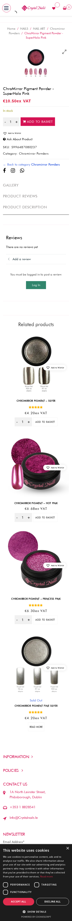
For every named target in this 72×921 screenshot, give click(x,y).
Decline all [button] (52, 901)
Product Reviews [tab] (20, 196)
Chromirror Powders (34, 153)
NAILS (24, 28)
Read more (36, 726)
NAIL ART (39, 28)
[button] (36, 133)
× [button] (67, 848)
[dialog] (36, 882)
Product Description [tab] (25, 207)
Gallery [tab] (11, 185)
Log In (36, 285)
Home (11, 28)
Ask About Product (19, 139)
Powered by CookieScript (36, 916)
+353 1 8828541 (22, 807)
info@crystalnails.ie (24, 818)
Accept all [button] (18, 901)
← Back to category (31, 164)
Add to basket (40, 122)
